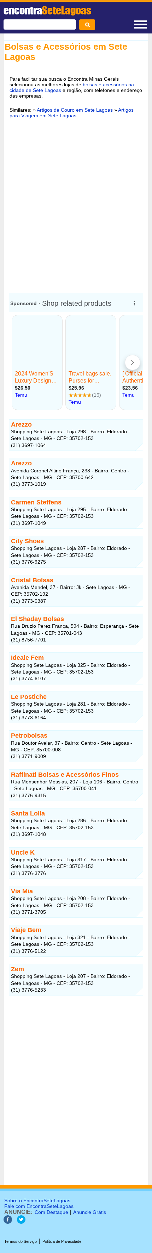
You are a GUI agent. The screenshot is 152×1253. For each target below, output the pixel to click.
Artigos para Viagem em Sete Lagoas (72, 112)
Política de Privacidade (61, 1241)
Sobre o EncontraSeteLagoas (37, 1200)
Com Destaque (51, 1212)
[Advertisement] (76, 204)
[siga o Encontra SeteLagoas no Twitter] (21, 1222)
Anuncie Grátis (89, 1212)
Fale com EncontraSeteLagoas (39, 1206)
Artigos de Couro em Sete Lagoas (75, 110)
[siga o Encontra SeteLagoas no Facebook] (8, 1222)
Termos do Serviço (20, 1241)
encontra (47, 10)
